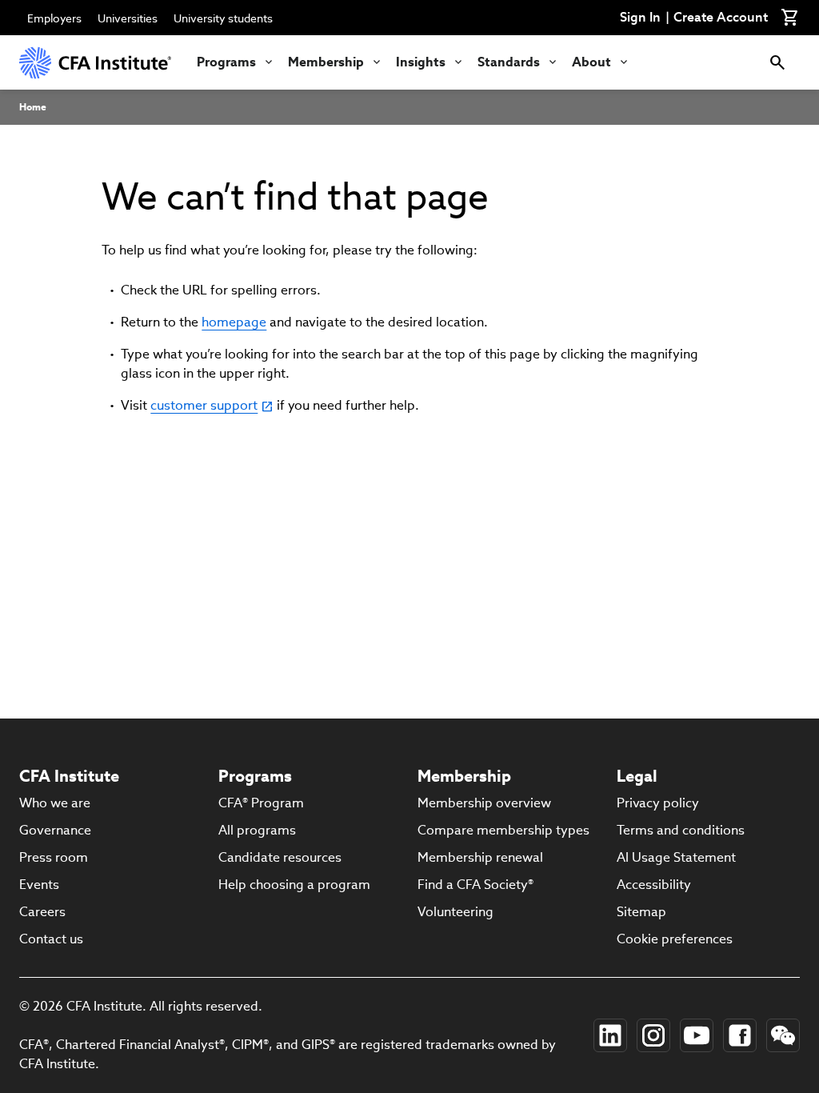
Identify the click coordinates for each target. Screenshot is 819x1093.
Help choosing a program (294, 884)
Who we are (54, 803)
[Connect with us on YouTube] (696, 1035)
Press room (53, 857)
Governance (55, 830)
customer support (204, 405)
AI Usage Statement (676, 857)
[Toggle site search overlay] (777, 62)
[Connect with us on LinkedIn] (610, 1035)
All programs (257, 830)
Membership (326, 62)
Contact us (51, 939)
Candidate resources (280, 857)
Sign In (640, 17)
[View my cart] (790, 17)
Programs (226, 62)
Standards (508, 62)
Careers (42, 911)
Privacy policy (658, 803)
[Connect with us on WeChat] (783, 1035)
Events (39, 884)
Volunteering (455, 911)
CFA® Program (261, 803)
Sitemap (641, 911)
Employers (54, 18)
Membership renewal (480, 857)
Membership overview (484, 803)
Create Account (720, 17)
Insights (420, 62)
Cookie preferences (675, 939)
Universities (128, 18)
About (591, 62)
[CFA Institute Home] (95, 62)
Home (32, 107)
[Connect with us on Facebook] (740, 1035)
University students (223, 18)
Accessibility (654, 884)
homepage (234, 322)
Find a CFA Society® (475, 884)
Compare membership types (503, 830)
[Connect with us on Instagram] (653, 1035)
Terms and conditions (681, 830)
